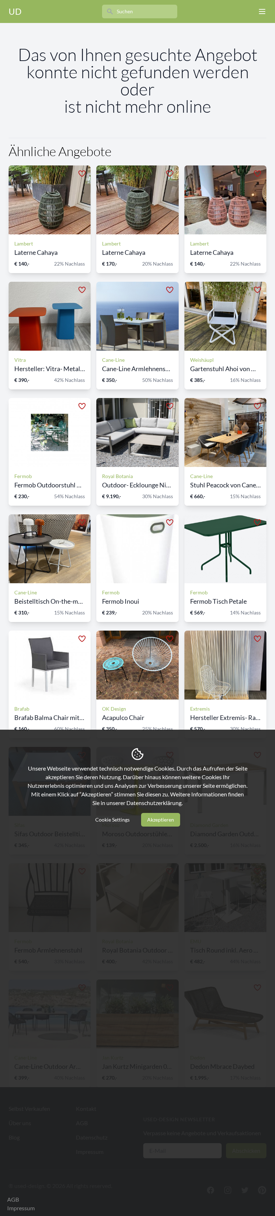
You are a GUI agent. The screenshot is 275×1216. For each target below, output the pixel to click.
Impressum (21, 1208)
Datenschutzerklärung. (154, 802)
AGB (13, 1199)
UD (15, 11)
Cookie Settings (112, 820)
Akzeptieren (160, 820)
